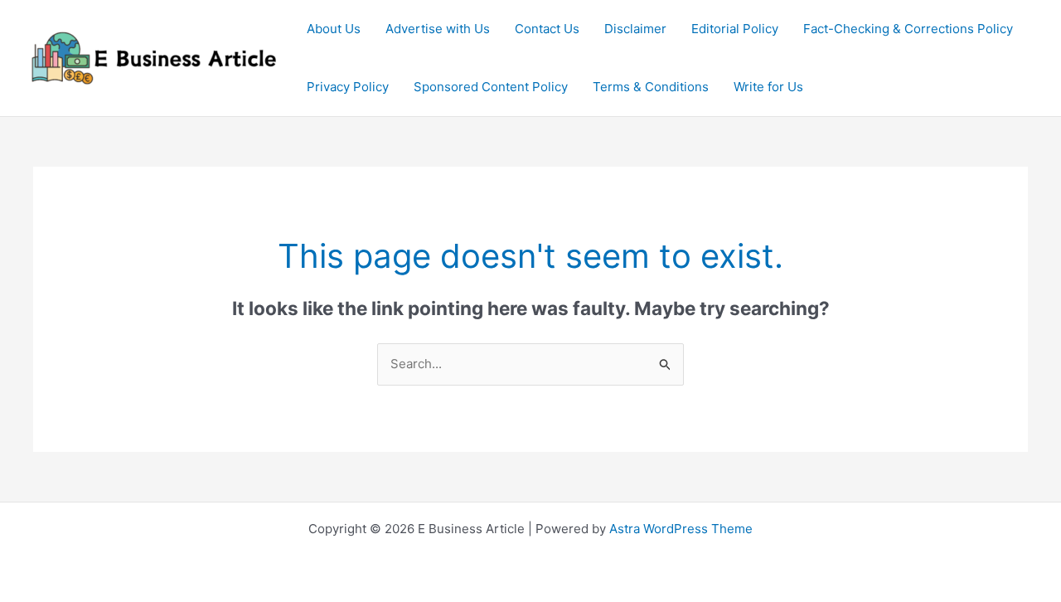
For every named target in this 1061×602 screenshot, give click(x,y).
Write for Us (768, 87)
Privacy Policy (348, 87)
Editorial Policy (734, 28)
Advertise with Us (437, 28)
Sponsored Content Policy (491, 87)
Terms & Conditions (651, 87)
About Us (334, 28)
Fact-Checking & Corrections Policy (908, 28)
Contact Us (547, 28)
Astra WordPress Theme (681, 528)
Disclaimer (635, 28)
